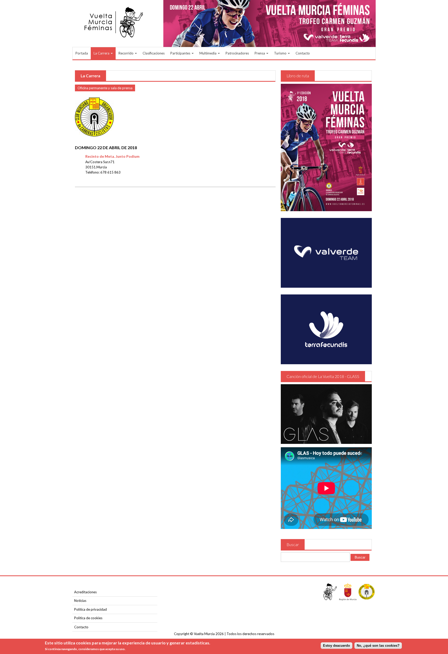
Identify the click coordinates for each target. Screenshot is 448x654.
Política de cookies (88, 618)
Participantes (180, 53)
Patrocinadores (237, 53)
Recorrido (126, 53)
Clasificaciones (154, 53)
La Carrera (102, 53)
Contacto (303, 53)
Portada (81, 53)
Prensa (260, 53)
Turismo (280, 53)
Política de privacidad (90, 609)
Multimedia (208, 53)
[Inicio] (114, 22)
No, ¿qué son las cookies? (378, 645)
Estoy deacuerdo (336, 645)
